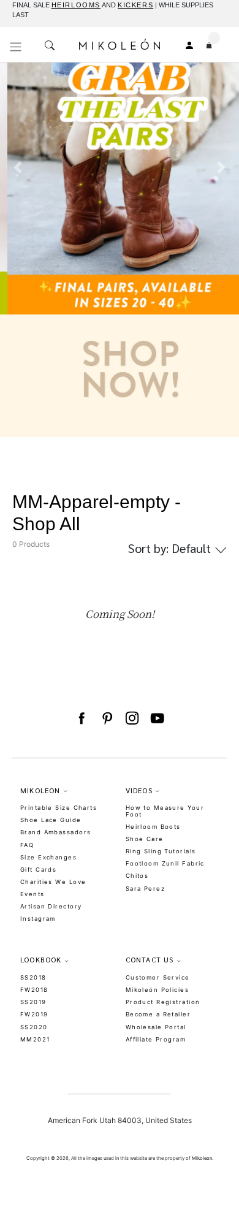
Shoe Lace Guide (51, 820)
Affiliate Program (156, 1039)
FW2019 (34, 1014)
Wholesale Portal (156, 1027)
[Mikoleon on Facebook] (81, 718)
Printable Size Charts (58, 807)
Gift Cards (38, 869)
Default (171, 548)
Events (32, 894)
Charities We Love (53, 881)
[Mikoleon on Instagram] (132, 718)
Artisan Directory (51, 906)
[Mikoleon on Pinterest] (107, 718)
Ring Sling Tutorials (161, 851)
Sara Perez (145, 888)
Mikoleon (202, 1158)
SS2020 (34, 1027)
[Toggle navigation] (16, 47)
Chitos (137, 875)
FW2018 (34, 989)
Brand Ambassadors (55, 832)
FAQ (27, 845)
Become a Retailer (158, 1014)
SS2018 (33, 977)
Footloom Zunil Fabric (165, 863)
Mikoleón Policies (157, 989)
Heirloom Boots (153, 826)
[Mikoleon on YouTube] (157, 718)
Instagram (38, 918)
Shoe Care (145, 839)
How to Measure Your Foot (165, 811)
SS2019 (33, 1002)
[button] (18, 244)
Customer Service (158, 977)
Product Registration (163, 1002)
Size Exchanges (48, 857)
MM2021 (35, 1039)
